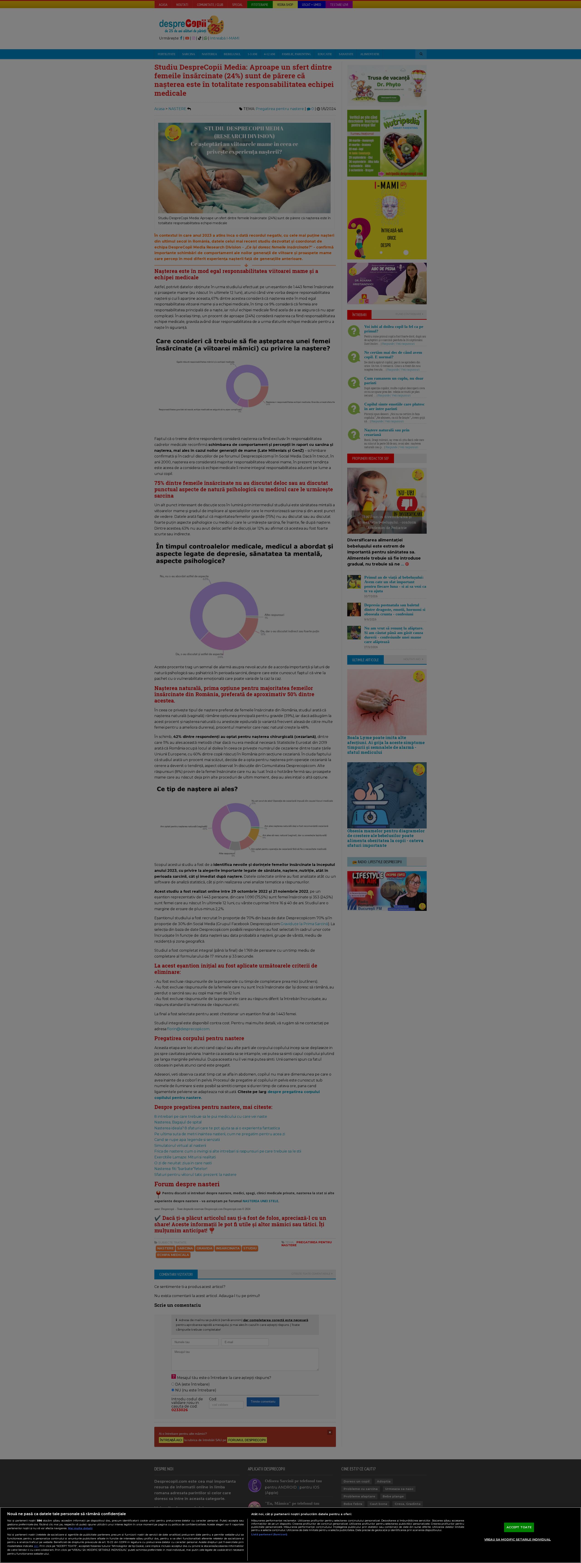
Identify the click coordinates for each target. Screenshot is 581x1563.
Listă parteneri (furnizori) (269, 1534)
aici (36, 1546)
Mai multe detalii (80, 1528)
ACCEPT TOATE (519, 1527)
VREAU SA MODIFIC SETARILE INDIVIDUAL (517, 1539)
